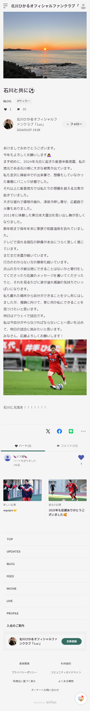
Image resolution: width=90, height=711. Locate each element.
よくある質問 (65, 681)
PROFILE (13, 613)
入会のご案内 (15, 625)
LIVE (10, 601)
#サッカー (24, 101)
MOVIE (12, 588)
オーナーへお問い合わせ (45, 690)
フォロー (76, 124)
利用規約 (66, 663)
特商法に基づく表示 (24, 681)
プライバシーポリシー (24, 672)
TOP (10, 539)
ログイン (83, 6)
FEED (10, 576)
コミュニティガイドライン (66, 672)
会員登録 (72, 641)
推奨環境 (24, 663)
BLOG (7, 101)
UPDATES (13, 551)
